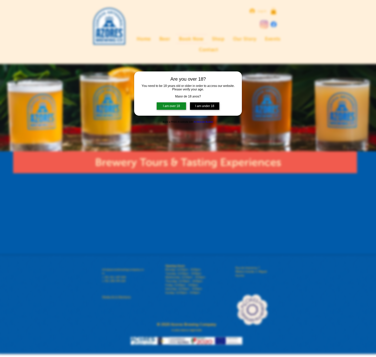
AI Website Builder (203, 122)
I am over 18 (171, 106)
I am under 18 (204, 106)
